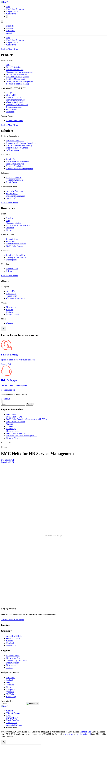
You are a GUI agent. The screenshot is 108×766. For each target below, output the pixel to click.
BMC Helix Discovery (15, 421)
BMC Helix (11, 414)
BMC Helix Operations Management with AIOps (26, 419)
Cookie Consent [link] (12, 727)
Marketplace (11, 260)
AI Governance (12, 150)
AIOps (9, 93)
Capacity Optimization (15, 102)
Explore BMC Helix (14, 120)
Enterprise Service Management (19, 168)
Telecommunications (14, 180)
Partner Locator (12, 314)
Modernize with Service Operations (21, 143)
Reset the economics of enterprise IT (21, 436)
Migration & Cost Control (17, 148)
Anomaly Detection (14, 191)
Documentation (12, 431)
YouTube (10, 685)
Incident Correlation (14, 166)
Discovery (10, 112)
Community (11, 696)
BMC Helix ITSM (14, 417)
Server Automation (14, 107)
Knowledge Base (13, 658)
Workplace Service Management (19, 81)
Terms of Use (85, 732)
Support (9, 426)
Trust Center (11, 296)
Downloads (11, 665)
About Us (10, 291)
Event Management (14, 97)
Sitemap (9, 667)
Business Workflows (14, 69)
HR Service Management (16, 74)
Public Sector (11, 182)
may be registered (83, 734)
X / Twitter (10, 694)
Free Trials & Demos (15, 9)
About (9, 33)
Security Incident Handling (17, 84)
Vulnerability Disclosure (16, 660)
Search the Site (7, 701)
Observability (12, 95)
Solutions (10, 28)
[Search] (7, 16)
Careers (9, 323)
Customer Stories (13, 223)
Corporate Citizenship (15, 298)
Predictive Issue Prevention (17, 161)
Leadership (11, 293)
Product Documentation (16, 244)
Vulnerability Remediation (17, 104)
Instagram (10, 689)
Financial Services (13, 177)
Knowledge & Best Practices (18, 225)
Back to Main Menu (9, 49)
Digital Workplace (13, 67)
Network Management (15, 100)
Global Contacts (13, 638)
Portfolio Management (15, 79)
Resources (10, 30)
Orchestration (12, 109)
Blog (8, 7)
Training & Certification (16, 257)
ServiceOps (11, 159)
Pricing (9, 271)
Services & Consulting (15, 255)
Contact (9, 309)
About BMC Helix (14, 636)
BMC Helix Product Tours (17, 433)
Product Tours (12, 269)
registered (69, 734)
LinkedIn (10, 680)
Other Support (12, 241)
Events (9, 230)
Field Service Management (17, 77)
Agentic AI (11, 198)
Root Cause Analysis (15, 164)
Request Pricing (12, 11)
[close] (2, 401)
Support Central (12, 239)
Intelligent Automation (15, 196)
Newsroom (11, 307)
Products (10, 26)
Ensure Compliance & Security (19, 145)
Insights (9, 218)
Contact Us (11, 14)
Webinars (10, 228)
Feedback (10, 643)
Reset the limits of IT (15, 141)
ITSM (8, 65)
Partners (9, 312)
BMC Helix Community (16, 246)
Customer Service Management (19, 72)
